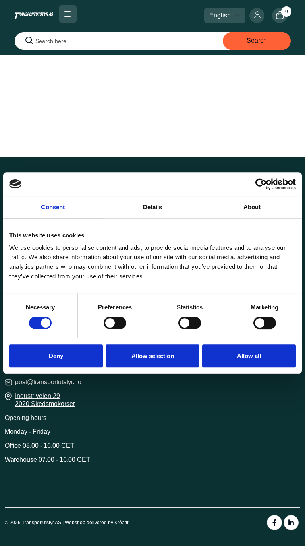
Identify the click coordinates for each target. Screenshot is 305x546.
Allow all (249, 355)
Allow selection (152, 355)
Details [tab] (152, 207)
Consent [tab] (53, 207)
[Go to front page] (34, 15)
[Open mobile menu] (68, 14)
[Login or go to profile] (260, 15)
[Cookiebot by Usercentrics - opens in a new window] (261, 184)
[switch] (115, 323)
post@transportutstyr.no (48, 382)
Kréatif (121, 522)
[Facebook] (274, 522)
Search (257, 40)
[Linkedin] (291, 522)
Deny (56, 355)
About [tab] (252, 207)
